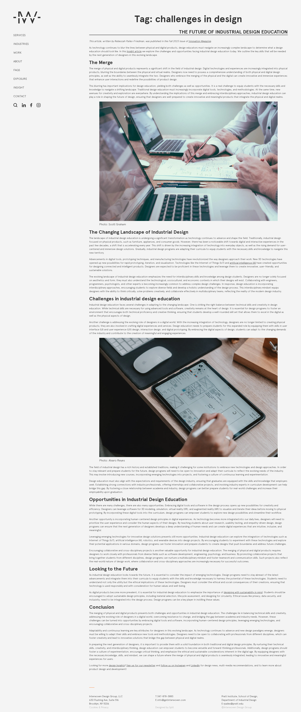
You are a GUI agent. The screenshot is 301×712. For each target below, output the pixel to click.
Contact (19, 96)
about (17, 61)
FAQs (16, 70)
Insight (18, 87)
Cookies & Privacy (98, 707)
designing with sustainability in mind (243, 592)
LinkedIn (195, 665)
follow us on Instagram (173, 665)
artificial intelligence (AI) (243, 262)
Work (17, 52)
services (19, 35)
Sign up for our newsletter (140, 665)
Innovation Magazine (200, 41)
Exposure (20, 78)
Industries (21, 44)
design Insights (117, 665)
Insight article (134, 51)
